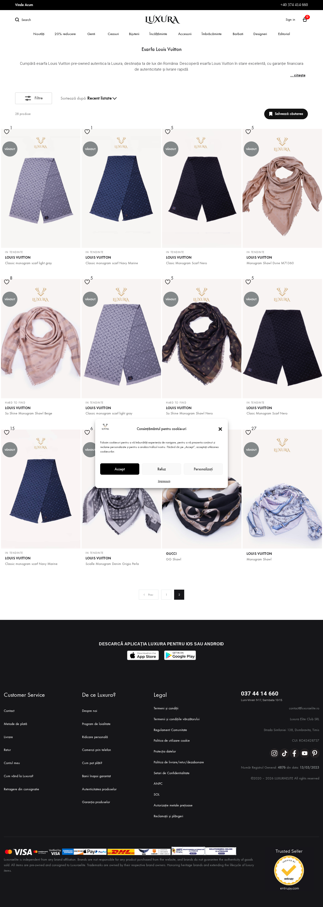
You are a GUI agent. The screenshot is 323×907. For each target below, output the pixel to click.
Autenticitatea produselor (99, 789)
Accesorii (185, 34)
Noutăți (38, 34)
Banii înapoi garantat (96, 776)
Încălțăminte (158, 34)
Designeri (260, 34)
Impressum (164, 481)
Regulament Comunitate (170, 730)
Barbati (238, 34)
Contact (9, 711)
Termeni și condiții (166, 708)
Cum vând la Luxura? (18, 776)
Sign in (290, 19)
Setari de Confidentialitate (172, 773)
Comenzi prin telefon (96, 750)
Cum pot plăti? (92, 763)
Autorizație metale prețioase (173, 805)
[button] (220, 429)
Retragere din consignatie (21, 789)
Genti (91, 34)
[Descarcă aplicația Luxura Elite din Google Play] (180, 655)
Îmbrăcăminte (212, 34)
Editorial (284, 34)
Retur (7, 750)
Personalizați (203, 469)
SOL (156, 794)
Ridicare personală (95, 737)
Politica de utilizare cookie (172, 740)
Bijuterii (134, 34)
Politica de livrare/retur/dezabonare (179, 762)
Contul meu (12, 763)
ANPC (158, 783)
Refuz (161, 469)
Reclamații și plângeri (168, 816)
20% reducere (65, 34)
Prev (150, 594)
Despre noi (89, 711)
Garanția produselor (96, 802)
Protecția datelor (165, 751)
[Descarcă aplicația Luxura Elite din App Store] (143, 655)
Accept (120, 469)
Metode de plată (15, 724)
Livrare (8, 737)
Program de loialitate (96, 724)
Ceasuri (113, 34)
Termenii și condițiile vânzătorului (177, 719)
